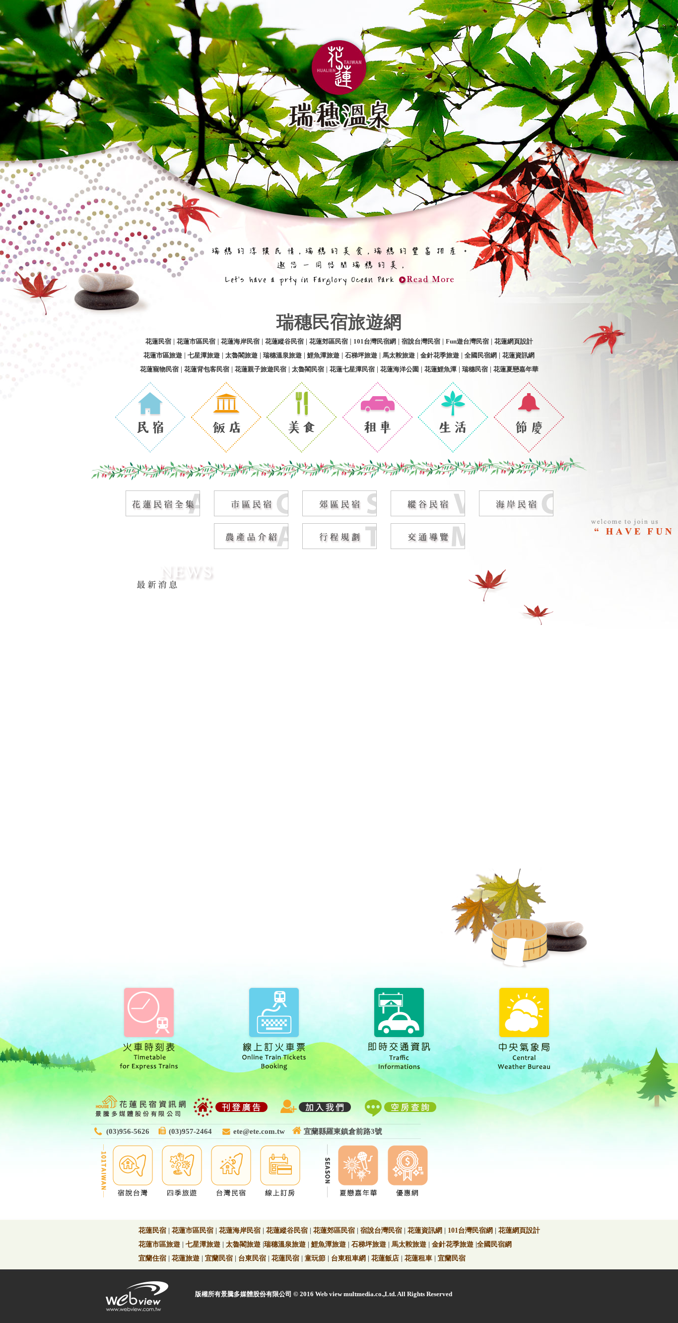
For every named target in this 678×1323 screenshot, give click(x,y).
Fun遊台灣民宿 (467, 341)
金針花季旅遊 (439, 355)
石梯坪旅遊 (361, 355)
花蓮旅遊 (186, 1258)
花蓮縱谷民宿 (284, 341)
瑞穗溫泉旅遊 (282, 355)
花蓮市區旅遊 (162, 355)
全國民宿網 (481, 355)
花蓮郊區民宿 (328, 341)
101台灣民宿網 (374, 341)
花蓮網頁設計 (513, 341)
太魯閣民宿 (308, 369)
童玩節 (315, 1258)
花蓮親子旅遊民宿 (260, 369)
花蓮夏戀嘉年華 (516, 369)
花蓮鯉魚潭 (440, 369)
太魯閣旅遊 (241, 355)
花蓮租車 (418, 1258)
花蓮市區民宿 (196, 341)
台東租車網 (348, 1258)
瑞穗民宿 (475, 369)
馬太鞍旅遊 (399, 355)
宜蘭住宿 (152, 1258)
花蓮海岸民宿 (240, 341)
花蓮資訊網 (518, 355)
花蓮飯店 (385, 1258)
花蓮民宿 (158, 341)
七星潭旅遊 (204, 355)
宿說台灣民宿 (421, 341)
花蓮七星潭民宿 (352, 369)
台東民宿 (252, 1258)
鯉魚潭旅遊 (323, 355)
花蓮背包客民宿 (206, 369)
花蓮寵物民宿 (159, 369)
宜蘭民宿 (219, 1258)
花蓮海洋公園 (399, 369)
